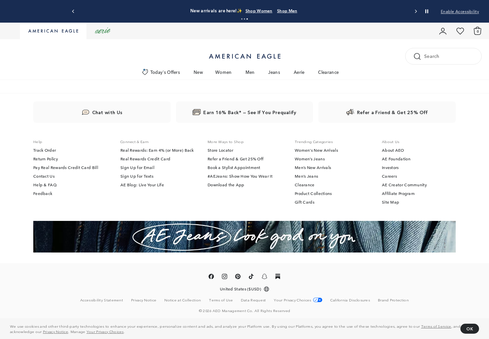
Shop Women (258, 10)
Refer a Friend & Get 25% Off (235, 159)
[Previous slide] (73, 11)
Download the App (226, 185)
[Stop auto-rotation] (427, 11)
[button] (242, 19)
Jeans (274, 72)
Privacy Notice (55, 331)
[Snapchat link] (264, 277)
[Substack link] (277, 277)
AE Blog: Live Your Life (142, 185)
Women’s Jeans (310, 159)
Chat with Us (107, 112)
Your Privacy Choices (105, 331)
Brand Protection (393, 299)
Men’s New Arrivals (313, 167)
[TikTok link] (251, 277)
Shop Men (287, 10)
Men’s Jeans (306, 176)
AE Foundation (396, 159)
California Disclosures (350, 299)
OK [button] (469, 328)
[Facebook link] (211, 277)
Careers (389, 176)
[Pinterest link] (238, 277)
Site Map (390, 202)
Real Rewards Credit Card (145, 159)
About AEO (393, 150)
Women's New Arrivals (316, 150)
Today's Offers (165, 72)
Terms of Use (221, 299)
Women (223, 72)
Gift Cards (304, 202)
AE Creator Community (404, 185)
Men (250, 72)
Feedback (42, 193)
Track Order (44, 150)
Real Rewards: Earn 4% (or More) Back (157, 150)
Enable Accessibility (460, 11)
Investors (390, 167)
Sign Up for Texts (136, 176)
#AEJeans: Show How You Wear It (240, 176)
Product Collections (313, 193)
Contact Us (44, 176)
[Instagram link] (224, 277)
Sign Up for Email (137, 167)
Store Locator (220, 150)
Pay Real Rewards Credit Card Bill (65, 167)
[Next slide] (415, 11)
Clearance (328, 72)
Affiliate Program (398, 193)
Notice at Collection (182, 299)
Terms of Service (436, 326)
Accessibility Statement (101, 299)
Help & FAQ (45, 185)
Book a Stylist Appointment (234, 167)
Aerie (299, 72)
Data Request (253, 299)
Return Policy (45, 159)
